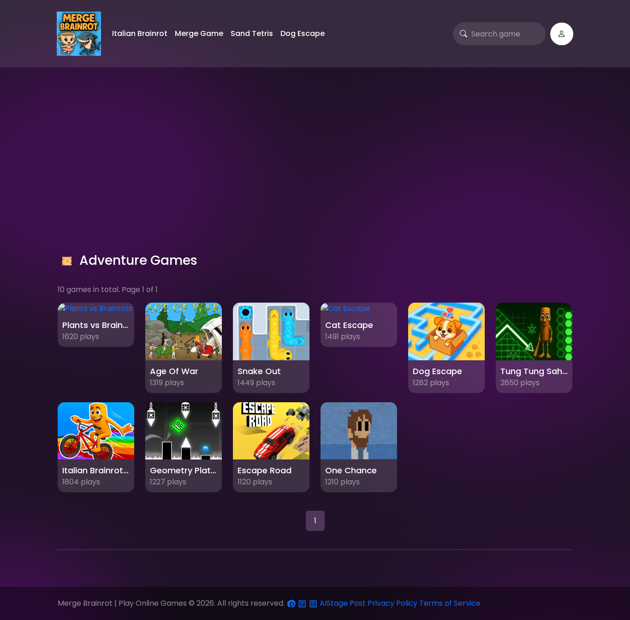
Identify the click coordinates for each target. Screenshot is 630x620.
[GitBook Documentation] (303, 603)
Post (358, 603)
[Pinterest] (291, 603)
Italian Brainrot (139, 33)
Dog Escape (302, 33)
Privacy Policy (392, 603)
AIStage (334, 603)
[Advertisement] (315, 150)
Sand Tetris (252, 33)
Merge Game (199, 33)
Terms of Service (450, 603)
